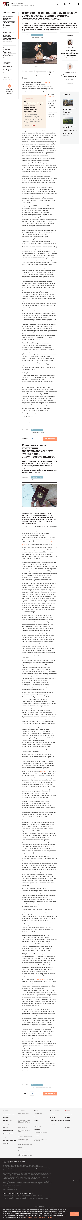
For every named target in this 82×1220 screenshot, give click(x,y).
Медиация (5, 1143)
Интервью (52, 1114)
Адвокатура (6, 1110)
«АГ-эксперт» (21, 1110)
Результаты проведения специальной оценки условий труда (18, 1193)
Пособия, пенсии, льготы (24, 1150)
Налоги (20, 1147)
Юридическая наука (8, 1137)
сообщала (51, 97)
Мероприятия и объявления (57, 1120)
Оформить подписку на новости (9, 91)
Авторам (67, 1120)
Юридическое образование (9, 1140)
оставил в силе (32, 529)
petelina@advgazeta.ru (35, 1168)
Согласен (75, 1213)
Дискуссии (52, 1117)
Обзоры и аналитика (55, 1110)
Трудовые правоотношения (25, 1136)
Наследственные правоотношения (22, 1126)
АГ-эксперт (36, 1135)
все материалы (70, 140)
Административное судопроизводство (41, 480)
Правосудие (6, 1117)
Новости (36, 1110)
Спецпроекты (37, 1129)
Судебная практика (37, 35)
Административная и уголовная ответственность (25, 1154)
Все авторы (36, 1123)
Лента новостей (9, 13)
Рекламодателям (69, 1124)
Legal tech (5, 1127)
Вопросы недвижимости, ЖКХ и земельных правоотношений (24, 1132)
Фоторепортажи (54, 1124)
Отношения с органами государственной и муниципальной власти (24, 1121)
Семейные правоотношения (25, 1117)
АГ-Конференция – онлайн (40, 1132)
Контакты (67, 1127)
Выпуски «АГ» (68, 1114)
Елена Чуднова (40, 979)
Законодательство (7, 1120)
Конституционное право (38, 37)
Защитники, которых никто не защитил (40, 1139)
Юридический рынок (8, 1133)
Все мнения (70, 83)
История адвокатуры (8, 1130)
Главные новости (38, 1113)
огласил (47, 82)
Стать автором (37, 1126)
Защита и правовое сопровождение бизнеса (24, 1140)
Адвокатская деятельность (9, 1114)
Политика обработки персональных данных (14, 1192)
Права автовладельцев (23, 1113)
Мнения (36, 1120)
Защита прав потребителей (25, 1144)
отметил (43, 771)
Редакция (67, 1117)
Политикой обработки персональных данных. (38, 1217)
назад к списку (31, 422)
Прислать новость (50, 438)
